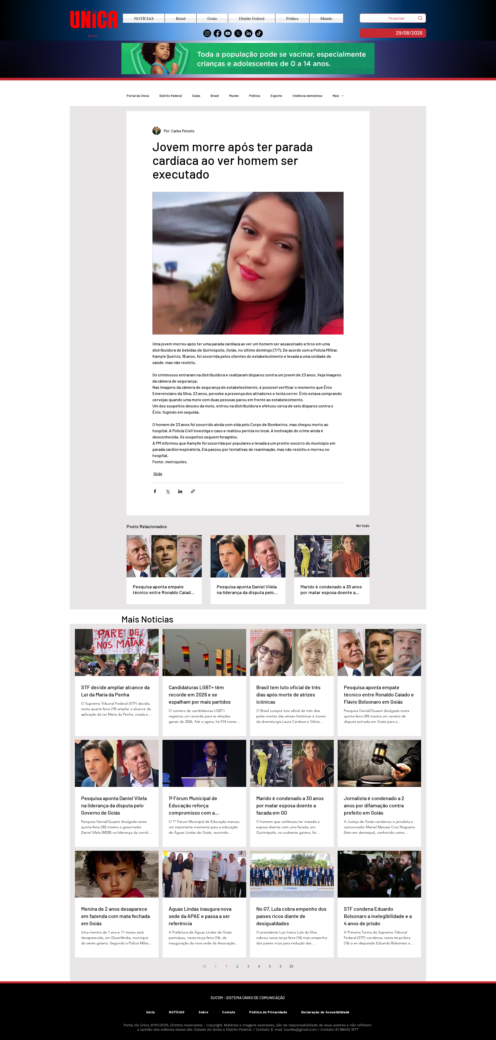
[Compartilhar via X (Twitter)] (167, 491)
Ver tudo (362, 525)
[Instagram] (207, 33)
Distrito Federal (170, 96)
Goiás (196, 96)
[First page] (204, 966)
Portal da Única (138, 96)
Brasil (215, 96)
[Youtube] (228, 33)
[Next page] (280, 966)
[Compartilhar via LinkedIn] (180, 491)
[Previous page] (215, 966)
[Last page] (291, 966)
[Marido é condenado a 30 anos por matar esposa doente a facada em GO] (331, 556)
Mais (335, 96)
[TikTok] (259, 33)
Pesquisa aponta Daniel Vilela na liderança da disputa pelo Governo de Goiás (247, 589)
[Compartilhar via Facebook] (154, 491)
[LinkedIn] (248, 33)
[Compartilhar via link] (192, 491)
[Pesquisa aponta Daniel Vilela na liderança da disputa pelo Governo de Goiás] (248, 556)
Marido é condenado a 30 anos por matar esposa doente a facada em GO (331, 589)
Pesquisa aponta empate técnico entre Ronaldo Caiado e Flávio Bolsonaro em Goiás (163, 589)
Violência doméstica (307, 96)
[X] (238, 33)
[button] (393, 18)
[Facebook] (217, 33)
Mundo (234, 96)
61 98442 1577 (346, 1029)
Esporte (276, 96)
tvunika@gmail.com (300, 1029)
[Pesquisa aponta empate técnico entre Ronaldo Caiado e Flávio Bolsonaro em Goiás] (164, 556)
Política (254, 96)
